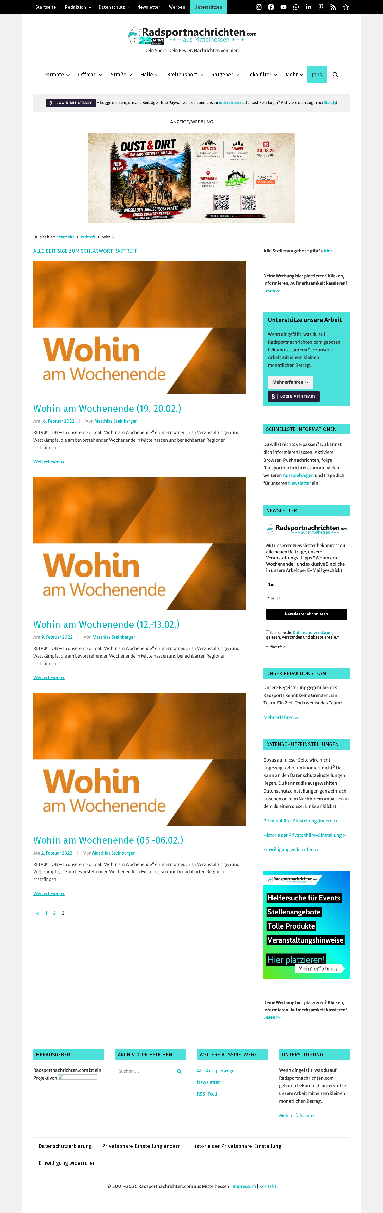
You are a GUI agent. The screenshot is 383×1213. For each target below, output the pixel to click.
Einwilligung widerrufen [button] (67, 1163)
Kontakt (267, 1186)
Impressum (244, 1186)
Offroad (87, 74)
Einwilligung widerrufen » (291, 849)
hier (328, 251)
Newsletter (148, 7)
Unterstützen (208, 7)
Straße (118, 74)
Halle (146, 74)
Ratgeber (222, 74)
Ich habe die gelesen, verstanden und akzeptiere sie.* (302, 635)
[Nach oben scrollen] (374, 1204)
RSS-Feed (207, 1094)
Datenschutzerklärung (313, 632)
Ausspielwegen (298, 475)
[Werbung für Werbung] (306, 977)
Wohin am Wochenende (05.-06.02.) (108, 840)
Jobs (317, 74)
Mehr (292, 74)
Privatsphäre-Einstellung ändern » (300, 821)
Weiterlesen (46, 462)
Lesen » (271, 290)
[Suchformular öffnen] (335, 74)
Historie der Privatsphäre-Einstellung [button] (236, 1146)
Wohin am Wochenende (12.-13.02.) (106, 624)
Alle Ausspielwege (215, 1071)
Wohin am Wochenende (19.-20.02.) (107, 408)
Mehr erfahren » (290, 382)
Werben (177, 7)
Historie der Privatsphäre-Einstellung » (305, 835)
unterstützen (231, 102)
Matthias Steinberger (115, 421)
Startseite (45, 7)
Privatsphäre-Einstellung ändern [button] (141, 1146)
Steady (330, 102)
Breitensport (182, 74)
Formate (54, 74)
